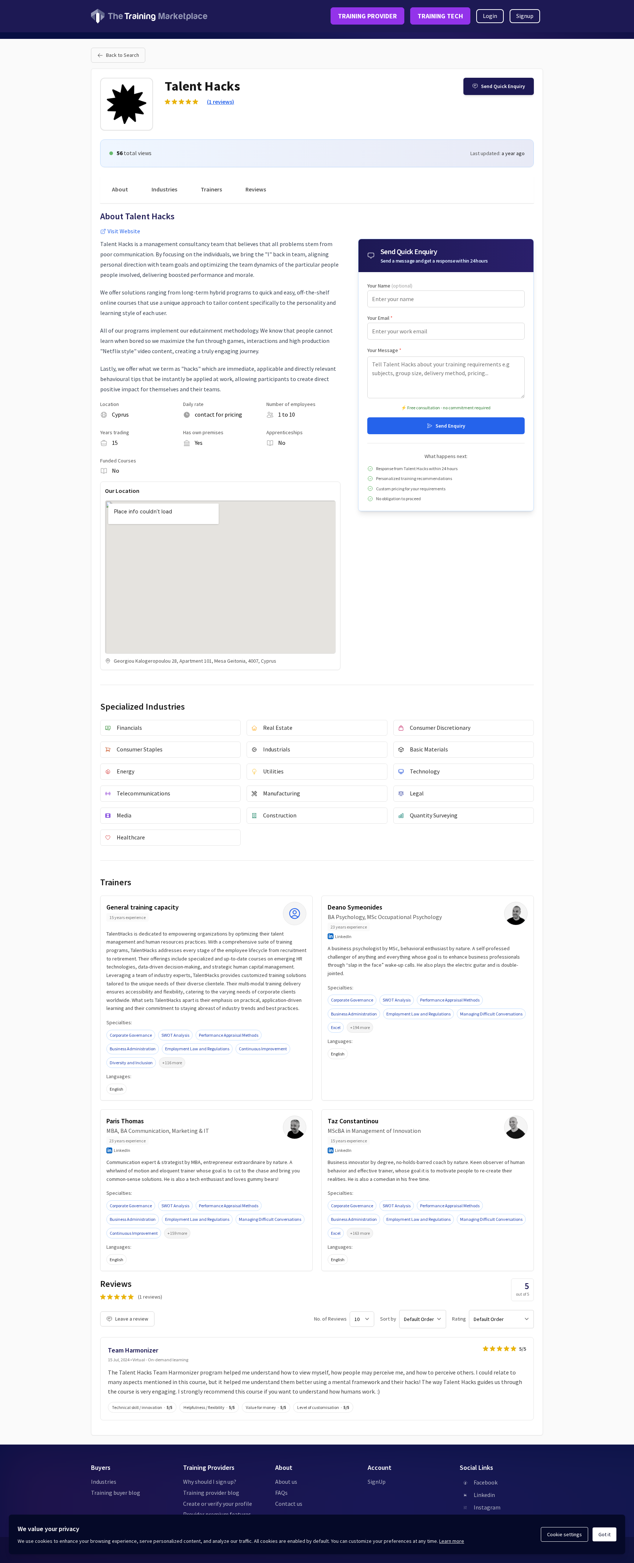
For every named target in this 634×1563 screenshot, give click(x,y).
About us (286, 1481)
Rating (459, 1318)
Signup (524, 15)
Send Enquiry (450, 425)
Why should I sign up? (209, 1481)
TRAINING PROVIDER (367, 16)
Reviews (255, 189)
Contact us (288, 1503)
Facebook (486, 1482)
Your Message (384, 350)
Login (490, 15)
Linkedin (484, 1494)
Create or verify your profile (217, 1503)
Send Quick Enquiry (503, 86)
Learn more (451, 1541)
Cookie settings (564, 1534)
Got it (604, 1534)
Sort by (388, 1318)
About (120, 189)
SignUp (377, 1481)
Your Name (389, 285)
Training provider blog (211, 1492)
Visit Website (124, 231)
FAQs (281, 1492)
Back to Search (122, 55)
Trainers (211, 189)
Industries (164, 189)
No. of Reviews (330, 1318)
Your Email (380, 318)
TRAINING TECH (440, 16)
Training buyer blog (115, 1492)
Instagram (487, 1507)
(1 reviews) (220, 101)
